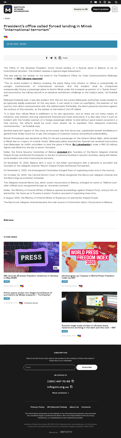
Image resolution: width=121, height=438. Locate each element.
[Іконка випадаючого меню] (114, 9)
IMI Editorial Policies (57, 407)
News (7, 281)
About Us (74, 407)
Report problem (100, 9)
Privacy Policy (38, 407)
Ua (5, 2)
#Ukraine (9, 220)
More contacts (59, 393)
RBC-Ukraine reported (29, 79)
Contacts (86, 407)
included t (63, 152)
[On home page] (16, 9)
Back (7, 18)
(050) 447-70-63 (58, 381)
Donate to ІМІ (81, 9)
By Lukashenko (81, 144)
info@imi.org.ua (58, 387)
